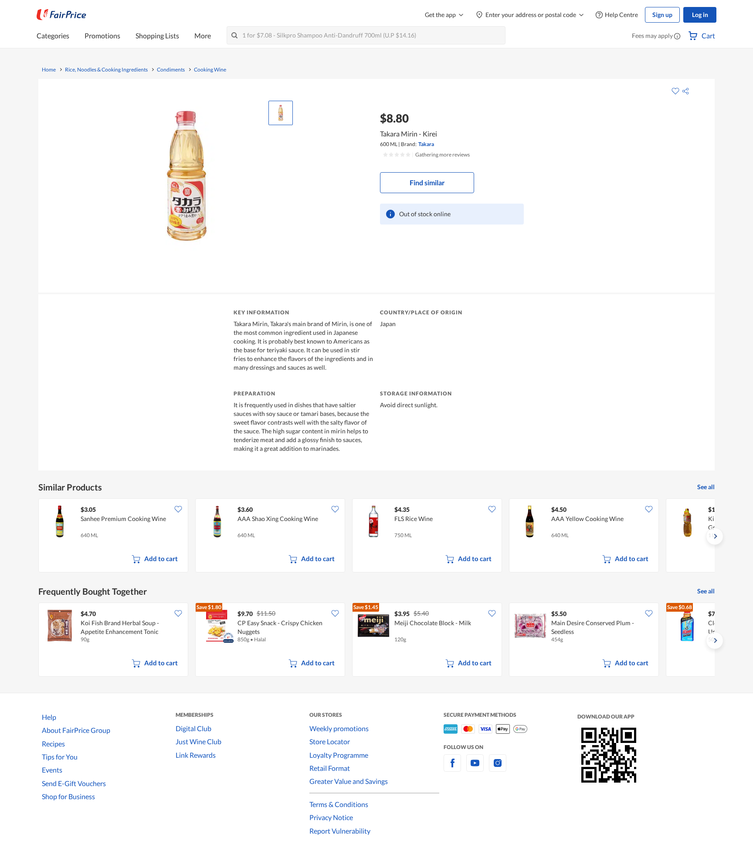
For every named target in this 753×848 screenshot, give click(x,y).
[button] (677, 37)
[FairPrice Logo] (61, 15)
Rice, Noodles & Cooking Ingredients (106, 69)
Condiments (171, 69)
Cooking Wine (210, 69)
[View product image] (280, 113)
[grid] (376, 536)
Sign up (662, 14)
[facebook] (452, 768)
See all (706, 486)
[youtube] (475, 768)
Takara (426, 144)
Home (49, 69)
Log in (700, 14)
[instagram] (497, 768)
